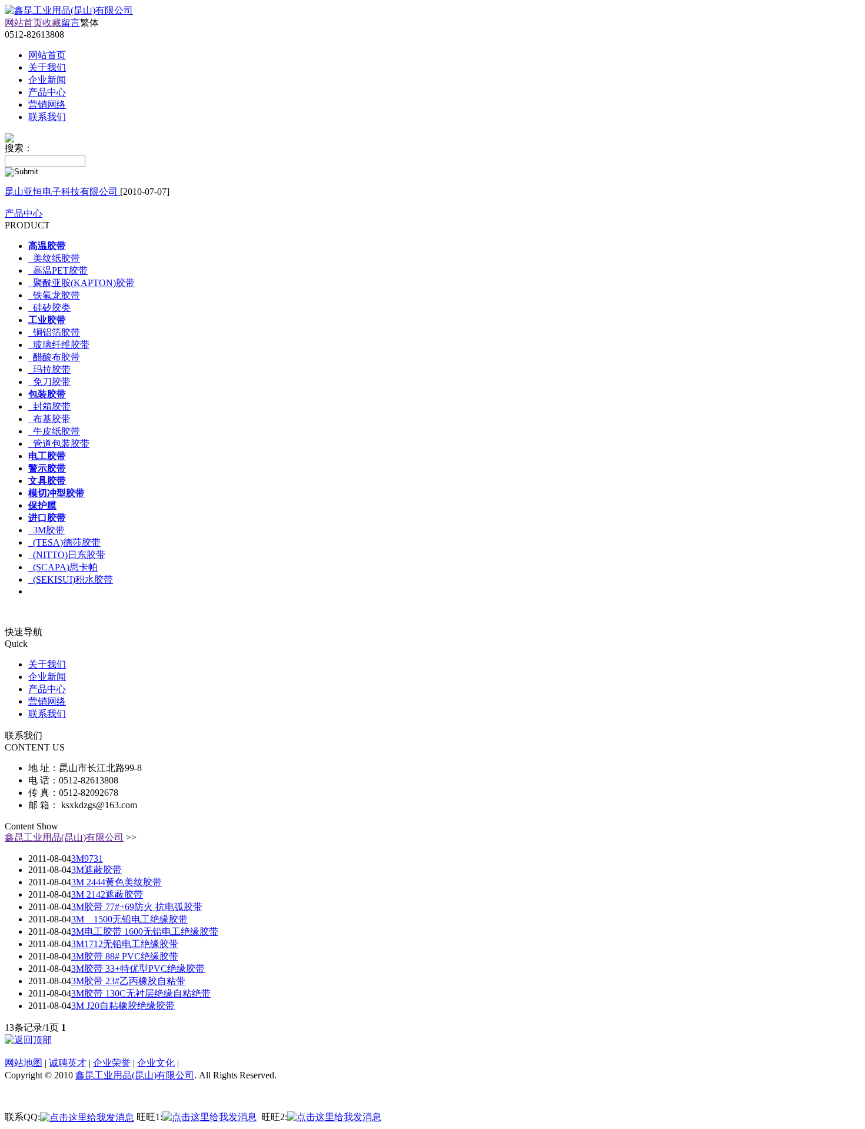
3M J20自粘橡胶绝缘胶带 (123, 1006)
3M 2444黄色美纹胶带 (116, 882)
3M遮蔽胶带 (96, 870)
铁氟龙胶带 (54, 295)
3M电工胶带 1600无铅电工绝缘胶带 (144, 932)
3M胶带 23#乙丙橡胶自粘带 (128, 981)
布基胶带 (49, 419)
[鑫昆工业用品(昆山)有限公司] (69, 10)
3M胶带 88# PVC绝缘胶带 (124, 956)
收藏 (51, 23)
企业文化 (156, 1063)
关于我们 (47, 664)
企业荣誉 (112, 1063)
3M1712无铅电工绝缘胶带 (124, 944)
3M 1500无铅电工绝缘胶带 (129, 919)
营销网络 (47, 701)
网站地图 (23, 1063)
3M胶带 (46, 530)
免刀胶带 (49, 382)
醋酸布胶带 (54, 357)
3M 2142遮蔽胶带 (107, 894)
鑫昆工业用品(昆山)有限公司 (64, 837)
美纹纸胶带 (54, 258)
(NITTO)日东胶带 (66, 555)
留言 (70, 23)
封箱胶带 (49, 406)
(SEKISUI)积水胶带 (70, 580)
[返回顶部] (28, 1040)
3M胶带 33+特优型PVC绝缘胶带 (138, 969)
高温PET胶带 (58, 270)
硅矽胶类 (49, 308)
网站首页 (23, 23)
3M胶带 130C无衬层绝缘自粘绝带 (141, 993)
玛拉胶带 (49, 369)
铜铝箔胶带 (54, 332)
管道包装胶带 (58, 444)
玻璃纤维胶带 (58, 345)
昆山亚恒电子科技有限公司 (62, 192)
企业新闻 (47, 677)
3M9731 (87, 859)
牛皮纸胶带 (54, 431)
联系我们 (47, 714)
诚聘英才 (67, 1063)
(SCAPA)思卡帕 (63, 567)
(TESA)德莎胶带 (64, 542)
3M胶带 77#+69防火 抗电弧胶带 (136, 907)
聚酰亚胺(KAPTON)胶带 (81, 283)
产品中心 (23, 213)
